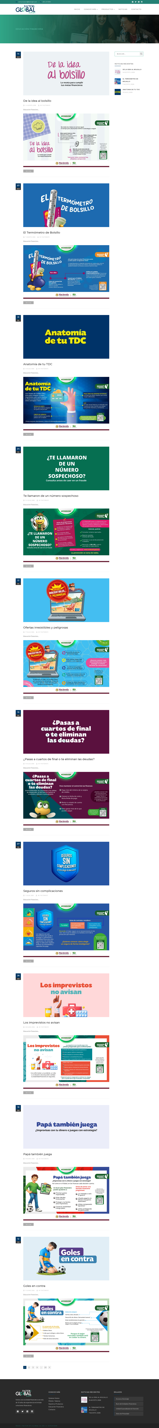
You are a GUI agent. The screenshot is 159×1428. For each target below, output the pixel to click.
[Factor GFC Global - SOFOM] (25, 9)
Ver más (28, 171)
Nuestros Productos (55, 1404)
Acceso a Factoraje (122, 1399)
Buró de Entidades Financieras (126, 1404)
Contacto (51, 1409)
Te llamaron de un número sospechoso (50, 496)
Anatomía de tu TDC (37, 364)
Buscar (141, 53)
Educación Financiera (56, 1407)
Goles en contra (34, 1286)
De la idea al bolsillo (37, 101)
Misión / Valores (54, 1401)
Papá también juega (37, 1154)
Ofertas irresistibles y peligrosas (45, 627)
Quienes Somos (53, 1398)
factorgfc (46, 105)
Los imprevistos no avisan (41, 1022)
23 (45, 1367)
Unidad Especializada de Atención (127, 1409)
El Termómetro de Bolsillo (41, 232)
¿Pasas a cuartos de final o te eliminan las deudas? (59, 759)
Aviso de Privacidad (122, 1414)
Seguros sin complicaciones (43, 891)
